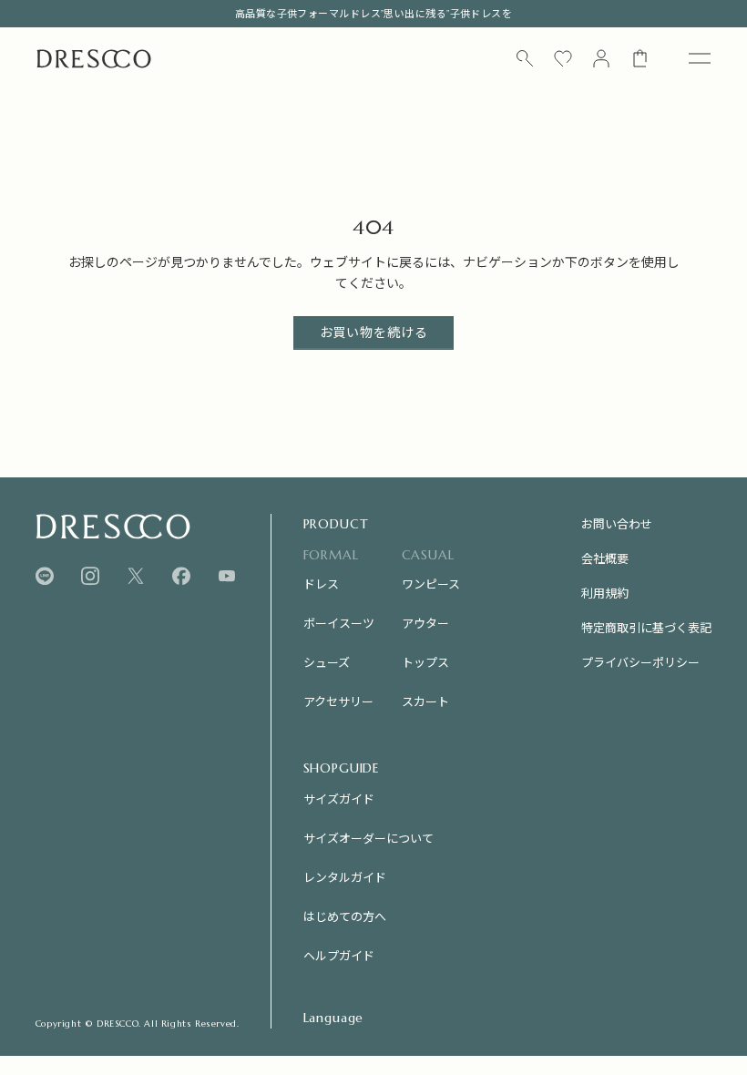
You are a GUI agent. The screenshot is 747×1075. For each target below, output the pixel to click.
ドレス (321, 583)
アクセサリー (338, 701)
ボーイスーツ (338, 622)
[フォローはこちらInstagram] (90, 576)
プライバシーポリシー (640, 662)
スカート (425, 701)
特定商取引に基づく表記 (646, 627)
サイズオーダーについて (368, 837)
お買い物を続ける (374, 332)
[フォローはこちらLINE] (45, 576)
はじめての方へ (344, 916)
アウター (425, 622)
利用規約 (605, 592)
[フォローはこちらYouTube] (227, 576)
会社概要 (605, 558)
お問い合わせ (616, 523)
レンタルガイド (344, 877)
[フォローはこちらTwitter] (136, 576)
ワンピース (431, 583)
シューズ (326, 662)
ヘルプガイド (338, 955)
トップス (425, 662)
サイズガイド (338, 798)
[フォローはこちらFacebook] (181, 576)
